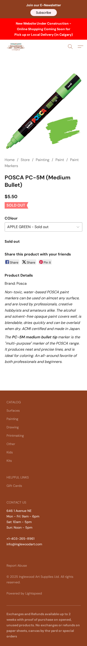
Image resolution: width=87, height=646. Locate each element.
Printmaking (15, 435)
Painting (42, 159)
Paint (59, 159)
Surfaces (13, 410)
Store (25, 159)
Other (10, 444)
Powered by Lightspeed (24, 593)
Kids (9, 452)
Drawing (12, 427)
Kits (9, 461)
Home (10, 159)
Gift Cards (14, 486)
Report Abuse (16, 565)
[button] (43, 12)
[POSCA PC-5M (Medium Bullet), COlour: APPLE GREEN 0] (43, 111)
